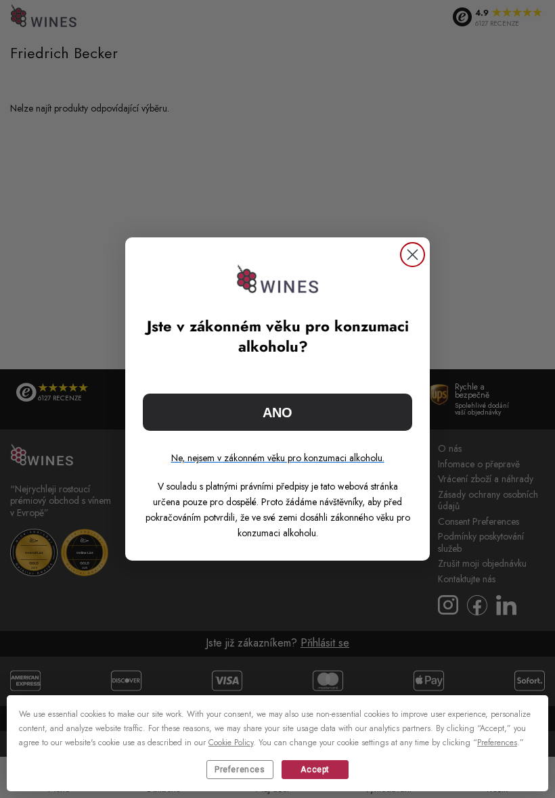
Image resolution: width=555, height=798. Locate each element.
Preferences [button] (497, 742)
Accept (315, 769)
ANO (277, 412)
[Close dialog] (412, 254)
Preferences (240, 769)
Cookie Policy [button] (230, 742)
